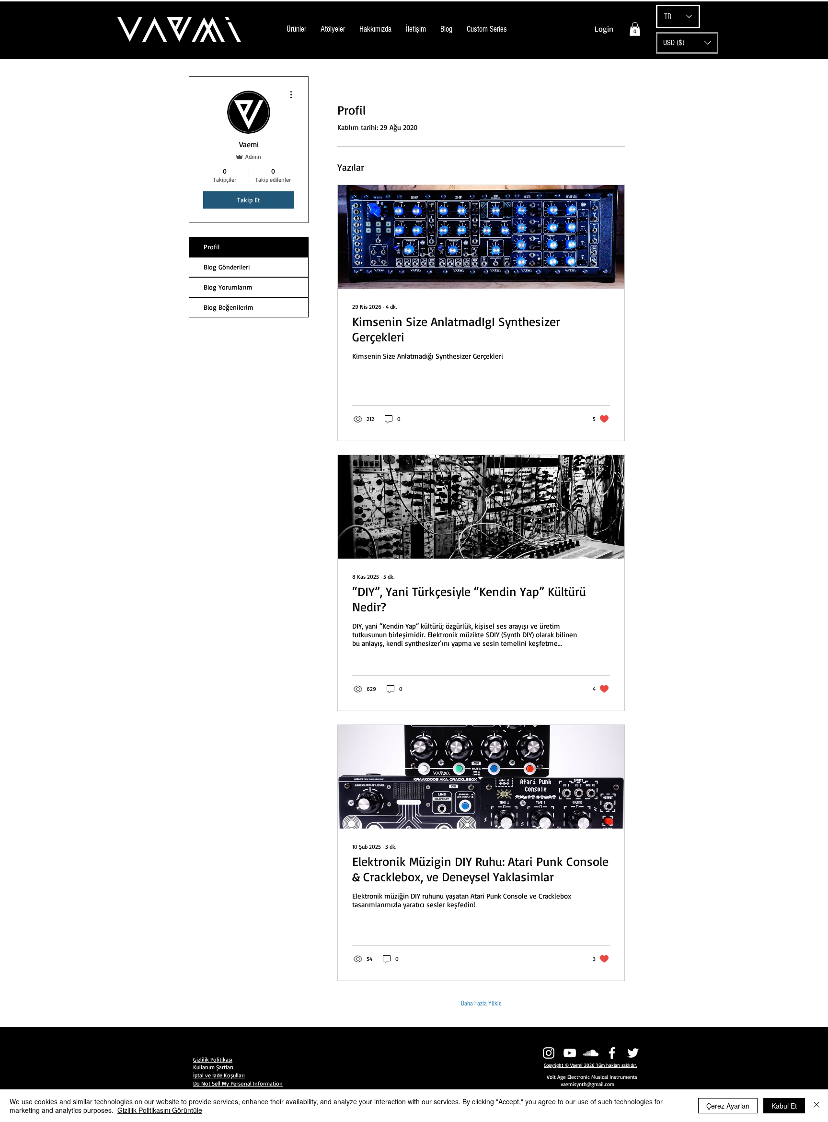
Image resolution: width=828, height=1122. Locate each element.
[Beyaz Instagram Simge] (548, 1053)
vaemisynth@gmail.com (587, 1084)
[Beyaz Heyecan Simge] (633, 1053)
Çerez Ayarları (727, 1105)
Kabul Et (784, 1105)
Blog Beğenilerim (228, 307)
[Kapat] (816, 1105)
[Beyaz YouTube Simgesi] (569, 1053)
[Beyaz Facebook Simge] (612, 1053)
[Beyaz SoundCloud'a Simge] (590, 1053)
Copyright (554, 1065)
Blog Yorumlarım (228, 287)
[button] (635, 29)
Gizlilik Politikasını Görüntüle (159, 1110)
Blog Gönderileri (227, 267)
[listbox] (687, 43)
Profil (211, 247)
